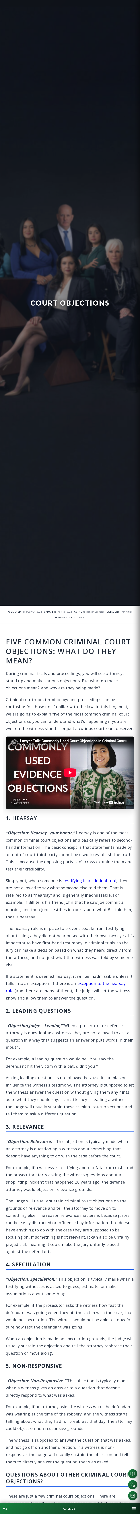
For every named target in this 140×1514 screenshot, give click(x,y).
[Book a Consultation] (132, 1473)
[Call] (132, 1484)
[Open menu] (134, 1509)
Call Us (69, 1508)
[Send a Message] (132, 1495)
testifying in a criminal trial (89, 880)
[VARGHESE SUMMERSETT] (5, 1508)
